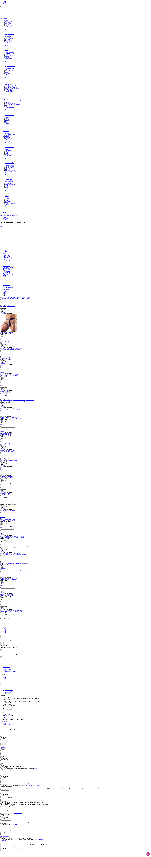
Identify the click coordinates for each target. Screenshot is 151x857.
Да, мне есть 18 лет (4, 854)
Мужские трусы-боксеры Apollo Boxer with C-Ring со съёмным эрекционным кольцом (17, 409)
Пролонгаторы (8, 117)
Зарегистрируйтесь (39, 839)
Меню (1, 215)
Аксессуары (7, 174)
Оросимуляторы (8, 73)
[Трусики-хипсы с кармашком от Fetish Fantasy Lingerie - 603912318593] (6, 382)
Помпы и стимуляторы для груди (12, 85)
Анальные (7, 118)
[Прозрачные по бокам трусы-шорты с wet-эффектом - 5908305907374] (11, 527)
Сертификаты (5, 666)
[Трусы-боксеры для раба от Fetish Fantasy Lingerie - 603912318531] (5, 357)
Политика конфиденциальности (9, 671)
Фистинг (7, 61)
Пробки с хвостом (9, 64)
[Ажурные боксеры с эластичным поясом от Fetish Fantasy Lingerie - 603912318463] (9, 374)
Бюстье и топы (8, 140)
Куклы (6, 72)
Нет (9, 854)
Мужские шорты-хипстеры (5, 485)
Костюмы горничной (9, 165)
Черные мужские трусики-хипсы (7, 451)
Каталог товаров (3, 18)
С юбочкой (7, 158)
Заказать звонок (6, 10)
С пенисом (7, 75)
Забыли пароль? (3, 741)
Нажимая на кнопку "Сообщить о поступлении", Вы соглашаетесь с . (22, 805)
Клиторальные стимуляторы (11, 87)
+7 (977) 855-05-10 (6, 9)
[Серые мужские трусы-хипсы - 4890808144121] (6, 433)
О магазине (5, 1)
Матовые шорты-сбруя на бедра (6, 332)
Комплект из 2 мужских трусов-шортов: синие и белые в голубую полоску (15, 570)
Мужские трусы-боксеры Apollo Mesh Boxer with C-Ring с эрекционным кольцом (16, 401)
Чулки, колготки (8, 153)
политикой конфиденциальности (34, 769)
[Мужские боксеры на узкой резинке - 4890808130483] (8, 585)
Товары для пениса (9, 78)
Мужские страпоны (9, 33)
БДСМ (4, 99)
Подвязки (7, 211)
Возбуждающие (8, 116)
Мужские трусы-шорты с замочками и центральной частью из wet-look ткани (16, 341)
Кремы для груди (8, 92)
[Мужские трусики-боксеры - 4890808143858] (6, 424)
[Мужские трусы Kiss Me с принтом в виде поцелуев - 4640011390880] (11, 417)
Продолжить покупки (4, 789)
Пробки (6, 62)
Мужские (7, 121)
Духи (4, 126)
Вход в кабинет (6, 687)
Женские (7, 122)
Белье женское (6, 136)
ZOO (6, 29)
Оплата (4, 678)
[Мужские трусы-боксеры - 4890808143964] (6, 441)
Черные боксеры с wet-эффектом (7, 602)
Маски (6, 105)
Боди (6, 139)
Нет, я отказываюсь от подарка (6, 813)
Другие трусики (8, 179)
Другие (6, 77)
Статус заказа (5, 4)
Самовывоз (11, 17)
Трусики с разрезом (9, 177)
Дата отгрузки (6, 294)
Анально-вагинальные (9, 25)
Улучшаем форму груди (10, 184)
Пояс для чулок (8, 190)
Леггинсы (7, 188)
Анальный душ (8, 69)
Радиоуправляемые (9, 49)
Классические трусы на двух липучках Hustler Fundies (11, 611)
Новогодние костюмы (9, 166)
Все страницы (5, 627)
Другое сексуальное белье (10, 203)
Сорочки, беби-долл (9, 141)
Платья (6, 152)
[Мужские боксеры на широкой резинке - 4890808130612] (8, 578)
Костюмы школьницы (9, 163)
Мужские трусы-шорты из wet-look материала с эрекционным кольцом (14, 298)
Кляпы (6, 101)
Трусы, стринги (8, 133)
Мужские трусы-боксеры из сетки (7, 511)
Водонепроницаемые (9, 43)
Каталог (5, 215)
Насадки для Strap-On (9, 34)
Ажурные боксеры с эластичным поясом (8, 375)
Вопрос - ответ (6, 693)
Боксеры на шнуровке (4, 494)
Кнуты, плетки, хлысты (10, 103)
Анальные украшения (9, 63)
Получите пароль (37, 768)
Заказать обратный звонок (14, 789)
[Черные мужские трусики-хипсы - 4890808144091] (7, 450)
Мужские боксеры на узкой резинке (7, 586)
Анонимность (5, 679)
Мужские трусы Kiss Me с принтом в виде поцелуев (11, 418)
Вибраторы (7, 57)
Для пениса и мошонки (10, 109)
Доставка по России (7, 669)
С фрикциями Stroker (9, 53)
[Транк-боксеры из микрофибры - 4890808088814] (7, 476)
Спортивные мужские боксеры (6, 595)
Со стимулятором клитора (10, 44)
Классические (8, 23)
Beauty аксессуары (9, 181)
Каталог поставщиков (7, 668)
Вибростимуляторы (9, 38)
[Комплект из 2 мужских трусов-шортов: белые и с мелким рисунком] (14, 562)
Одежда (6, 106)
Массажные (7, 120)
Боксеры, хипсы (8, 135)
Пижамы (7, 144)
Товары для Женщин (9, 84)
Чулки (6, 189)
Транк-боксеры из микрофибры (6, 477)
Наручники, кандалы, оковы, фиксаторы (13, 100)
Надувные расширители (10, 66)
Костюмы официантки (9, 164)
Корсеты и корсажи (9, 138)
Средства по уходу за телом (10, 125)
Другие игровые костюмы (10, 167)
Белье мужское (6, 131)
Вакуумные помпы (9, 82)
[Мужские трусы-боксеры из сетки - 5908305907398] (7, 510)
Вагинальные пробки (9, 91)
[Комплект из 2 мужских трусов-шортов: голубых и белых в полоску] (14, 544)
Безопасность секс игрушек (8, 691)
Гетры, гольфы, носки (9, 191)
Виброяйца (7, 46)
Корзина (15, 215)
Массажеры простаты (9, 68)
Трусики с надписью (9, 180)
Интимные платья (8, 146)
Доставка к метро (6, 670)
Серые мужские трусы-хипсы (6, 434)
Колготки (7, 187)
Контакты (5, 3)
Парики (6, 182)
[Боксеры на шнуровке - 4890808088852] (5, 493)
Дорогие (4, 293)
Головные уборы (8, 168)
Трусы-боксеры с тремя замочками (7, 307)
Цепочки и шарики (9, 60)
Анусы (6, 74)
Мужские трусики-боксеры (5, 425)
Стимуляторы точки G (9, 89)
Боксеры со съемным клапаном (6, 366)
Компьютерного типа (9, 52)
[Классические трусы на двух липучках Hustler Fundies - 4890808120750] (11, 610)
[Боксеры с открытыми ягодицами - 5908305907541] (7, 502)
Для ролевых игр (8, 160)
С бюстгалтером (8, 155)
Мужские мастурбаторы (10, 70)
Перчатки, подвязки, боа (10, 186)
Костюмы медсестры (9, 162)
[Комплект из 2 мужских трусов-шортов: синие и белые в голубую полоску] (15, 569)
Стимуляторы (8, 59)
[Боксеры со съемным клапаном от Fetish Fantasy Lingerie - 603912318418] (7, 365)
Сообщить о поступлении (5, 803)
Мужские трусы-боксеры (5, 443)
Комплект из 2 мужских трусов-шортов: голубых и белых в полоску (14, 546)
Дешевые (5, 292)
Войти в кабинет (3, 771)
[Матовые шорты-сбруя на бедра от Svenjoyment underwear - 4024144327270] (9, 331)
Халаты (6, 143)
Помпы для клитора (9, 86)
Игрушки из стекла (9, 67)
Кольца (6, 79)
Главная (4, 217)
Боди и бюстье (8, 202)
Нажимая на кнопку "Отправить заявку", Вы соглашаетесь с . (21, 785)
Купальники (7, 159)
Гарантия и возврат (7, 680)
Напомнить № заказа (4, 836)
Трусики (7, 172)
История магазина (6, 667)
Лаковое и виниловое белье (10, 171)
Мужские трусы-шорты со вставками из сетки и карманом (12, 537)
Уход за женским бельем (8, 690)
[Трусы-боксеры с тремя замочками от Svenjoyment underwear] (7, 306)
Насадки (7, 80)
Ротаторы (7, 51)
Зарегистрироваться (4, 767)
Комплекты (7, 154)
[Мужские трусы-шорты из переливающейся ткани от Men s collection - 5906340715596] (11, 348)
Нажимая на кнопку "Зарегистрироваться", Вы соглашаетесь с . (21, 769)
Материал (2, 247)
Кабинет (11, 215)
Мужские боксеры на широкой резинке (8, 579)
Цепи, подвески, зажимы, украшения (12, 104)
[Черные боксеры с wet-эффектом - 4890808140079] (7, 601)
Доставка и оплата (6, 2)
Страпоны (7, 30)
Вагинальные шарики (9, 90)
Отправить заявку (4, 784)
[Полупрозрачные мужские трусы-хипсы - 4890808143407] (9, 459)
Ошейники (7, 102)
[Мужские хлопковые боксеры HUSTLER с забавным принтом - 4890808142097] (13, 553)
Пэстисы (7, 185)
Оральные (7, 119)
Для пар (6, 54)
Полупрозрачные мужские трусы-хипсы (8, 460)
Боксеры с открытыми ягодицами (7, 503)
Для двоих (7, 123)
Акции (4, 212)
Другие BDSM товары (9, 111)
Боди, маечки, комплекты (10, 151)
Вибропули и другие (9, 47)
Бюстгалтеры (7, 176)
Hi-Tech (6, 50)
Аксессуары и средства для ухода (9, 95)
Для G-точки (7, 45)
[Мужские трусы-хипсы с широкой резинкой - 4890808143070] (9, 467)
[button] (148, 854)
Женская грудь (8, 76)
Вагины (6, 71)
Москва (2, 214)
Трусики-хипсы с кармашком (6, 383)
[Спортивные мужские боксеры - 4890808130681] (7, 594)
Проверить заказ (4, 837)
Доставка (5, 677)
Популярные (5, 291)
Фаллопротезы (8, 36)
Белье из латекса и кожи (10, 170)
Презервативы (8, 98)
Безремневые (7, 37)
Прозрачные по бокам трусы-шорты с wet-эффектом (10, 528)
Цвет (1, 226)
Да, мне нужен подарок (17, 813)
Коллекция (2, 280)
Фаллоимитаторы (8, 21)
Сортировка (4, 289)
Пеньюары (7, 142)
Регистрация (3, 747)
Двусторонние (8, 26)
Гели (6, 124)
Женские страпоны (9, 31)
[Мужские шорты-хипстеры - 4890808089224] (6, 484)
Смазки (4, 112)
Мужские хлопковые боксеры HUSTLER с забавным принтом (13, 554)
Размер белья (5, 689)
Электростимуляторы (9, 108)
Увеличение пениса (9, 83)
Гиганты (7, 24)
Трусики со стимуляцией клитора (12, 88)
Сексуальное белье (9, 137)
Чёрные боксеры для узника (6, 392)
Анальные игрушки (9, 56)
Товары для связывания (10, 110)
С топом (7, 156)
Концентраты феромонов (10, 130)
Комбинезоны (8, 148)
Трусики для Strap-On (9, 35)
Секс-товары (5, 20)
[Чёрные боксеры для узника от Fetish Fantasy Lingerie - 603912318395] (6, 391)
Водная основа (8, 114)
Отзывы (4, 681)
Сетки (6, 149)
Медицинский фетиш (9, 107)
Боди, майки (7, 132)
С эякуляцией (8, 27)
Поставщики (3, 253)
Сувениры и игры (8, 96)
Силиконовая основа (9, 115)
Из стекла (7, 28)
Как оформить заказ (7, 692)
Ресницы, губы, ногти (9, 183)
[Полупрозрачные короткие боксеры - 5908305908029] (8, 519)
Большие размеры (8, 192)
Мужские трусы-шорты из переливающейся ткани (10, 349)
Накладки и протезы (9, 93)
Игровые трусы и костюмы (10, 134)
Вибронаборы (8, 55)
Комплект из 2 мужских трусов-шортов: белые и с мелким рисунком (14, 563)
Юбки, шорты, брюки (9, 147)
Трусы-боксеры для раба (5, 358)
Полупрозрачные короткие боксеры (7, 520)
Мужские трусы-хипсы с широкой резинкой (9, 468)
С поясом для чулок (9, 157)
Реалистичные (8, 22)
